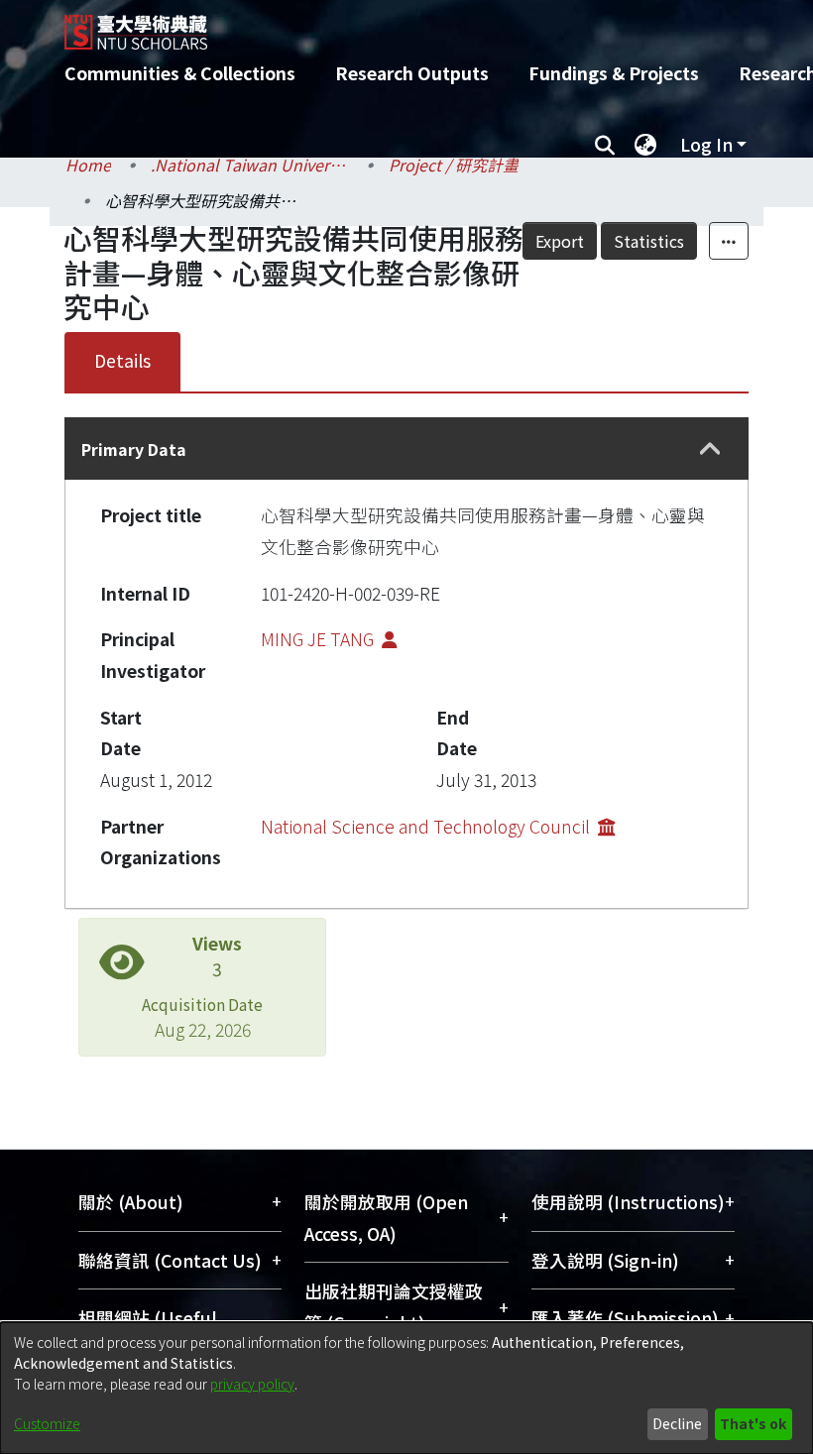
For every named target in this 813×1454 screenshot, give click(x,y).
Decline (677, 1423)
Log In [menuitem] (706, 144)
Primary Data (133, 449)
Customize (47, 1423)
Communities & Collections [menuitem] (179, 72)
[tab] (406, 449)
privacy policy (252, 1384)
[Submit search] (604, 145)
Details (122, 360)
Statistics (649, 241)
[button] (710, 449)
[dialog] (406, 1388)
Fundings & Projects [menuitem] (613, 72)
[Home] (421, 25)
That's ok (753, 1423)
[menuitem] (645, 145)
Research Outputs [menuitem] (412, 72)
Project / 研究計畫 (454, 164)
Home (88, 164)
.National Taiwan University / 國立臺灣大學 (250, 164)
